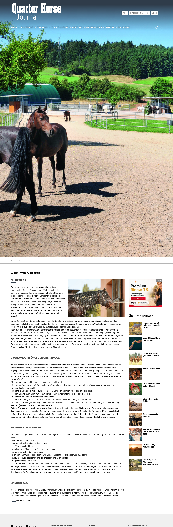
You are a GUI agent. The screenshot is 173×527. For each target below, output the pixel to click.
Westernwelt (94, 27)
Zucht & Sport (59, 27)
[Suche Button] (157, 27)
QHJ (12, 260)
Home (14, 27)
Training (42, 27)
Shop (154, 13)
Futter (110, 27)
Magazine (124, 27)
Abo (125, 13)
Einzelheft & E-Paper (139, 13)
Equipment (27, 27)
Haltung (77, 27)
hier (14, 500)
